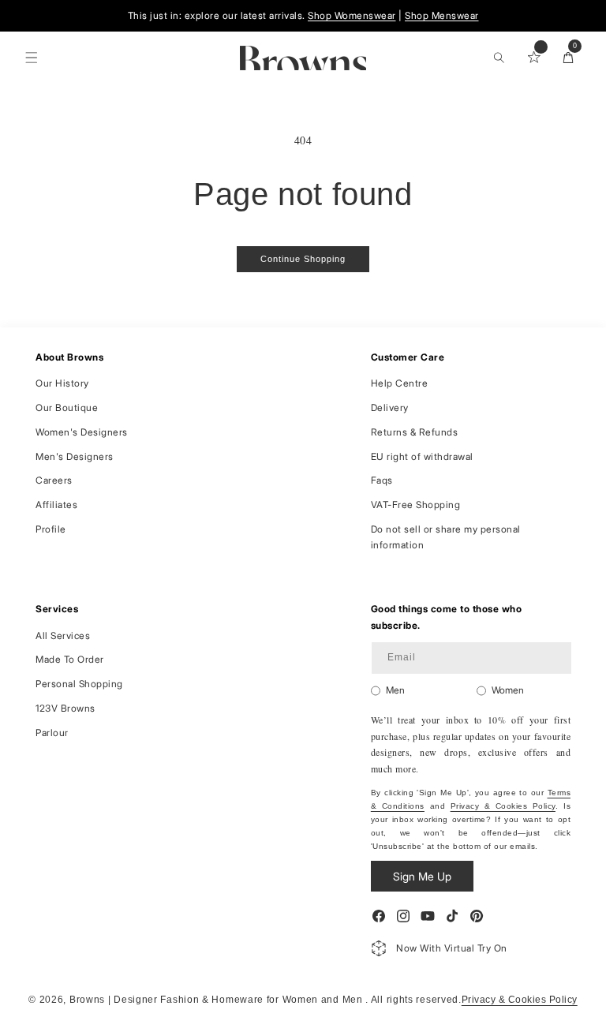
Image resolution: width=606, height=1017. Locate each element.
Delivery (390, 407)
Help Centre (399, 383)
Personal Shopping (79, 684)
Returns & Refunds (414, 432)
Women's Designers (82, 432)
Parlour (52, 732)
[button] (31, 57)
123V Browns (65, 708)
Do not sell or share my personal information (446, 537)
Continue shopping (303, 259)
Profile (51, 529)
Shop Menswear (442, 15)
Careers (54, 480)
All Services (63, 635)
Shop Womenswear (352, 15)
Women (508, 690)
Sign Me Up (422, 876)
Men (395, 690)
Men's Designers (75, 456)
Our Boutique (67, 407)
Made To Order (70, 659)
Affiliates (56, 504)
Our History (62, 383)
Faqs (382, 480)
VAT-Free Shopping (416, 504)
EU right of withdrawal (422, 456)
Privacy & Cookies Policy (503, 806)
